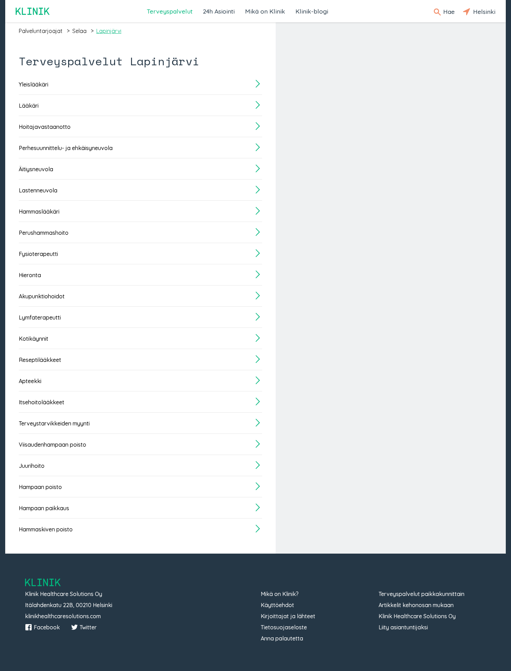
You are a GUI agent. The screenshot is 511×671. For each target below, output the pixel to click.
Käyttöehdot (277, 605)
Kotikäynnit (33, 338)
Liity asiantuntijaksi (403, 627)
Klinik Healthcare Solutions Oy (417, 616)
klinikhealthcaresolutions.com (63, 616)
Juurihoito (31, 465)
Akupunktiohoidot (42, 296)
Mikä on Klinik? (280, 593)
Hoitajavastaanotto (45, 126)
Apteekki (30, 381)
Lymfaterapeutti (40, 317)
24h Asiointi (219, 11)
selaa (79, 30)
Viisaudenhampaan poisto (52, 444)
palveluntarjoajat (41, 30)
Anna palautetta (282, 638)
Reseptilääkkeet (40, 359)
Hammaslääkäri (39, 211)
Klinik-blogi (311, 11)
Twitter (88, 627)
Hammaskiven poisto (46, 529)
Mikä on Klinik (265, 11)
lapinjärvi (108, 30)
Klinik (33, 11)
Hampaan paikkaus (44, 508)
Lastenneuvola (38, 190)
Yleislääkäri (33, 84)
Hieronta (30, 275)
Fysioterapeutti (38, 253)
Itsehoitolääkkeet (41, 402)
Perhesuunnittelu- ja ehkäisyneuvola (66, 147)
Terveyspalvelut (170, 11)
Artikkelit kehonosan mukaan (416, 605)
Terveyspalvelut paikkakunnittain (421, 593)
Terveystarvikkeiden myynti (54, 423)
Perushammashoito (43, 232)
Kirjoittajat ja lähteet (288, 616)
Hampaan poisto (40, 486)
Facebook (47, 627)
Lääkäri (29, 105)
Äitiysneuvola (36, 169)
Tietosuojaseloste (284, 627)
